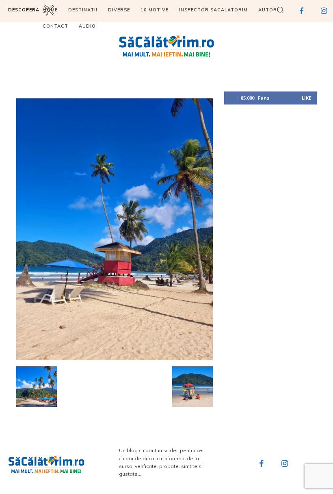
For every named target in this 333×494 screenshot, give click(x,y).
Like (306, 98)
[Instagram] (284, 464)
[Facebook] (261, 464)
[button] (280, 9)
